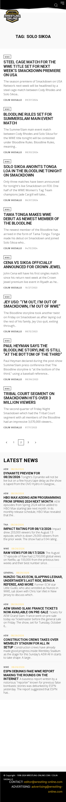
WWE (7, 57)
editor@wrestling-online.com (43, 782)
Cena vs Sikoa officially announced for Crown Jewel (32, 264)
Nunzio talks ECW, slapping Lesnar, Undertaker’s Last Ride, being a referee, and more (33, 580)
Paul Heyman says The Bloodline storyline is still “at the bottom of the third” (33, 350)
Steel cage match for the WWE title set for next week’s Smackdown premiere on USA (32, 68)
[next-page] (36, 442)
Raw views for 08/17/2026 (24, 553)
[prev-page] (7, 442)
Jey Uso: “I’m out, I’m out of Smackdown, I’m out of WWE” (32, 304)
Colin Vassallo (13, 100)
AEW (6, 469)
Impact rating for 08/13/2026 (27, 529)
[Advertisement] (33, 733)
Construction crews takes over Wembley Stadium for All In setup (31, 643)
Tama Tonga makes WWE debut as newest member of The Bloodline (31, 218)
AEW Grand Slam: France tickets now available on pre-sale (31, 610)
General (9, 573)
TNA (6, 525)
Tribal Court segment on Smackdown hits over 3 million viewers (29, 398)
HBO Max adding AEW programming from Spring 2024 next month (32, 499)
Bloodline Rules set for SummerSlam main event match (28, 118)
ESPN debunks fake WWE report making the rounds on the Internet (29, 675)
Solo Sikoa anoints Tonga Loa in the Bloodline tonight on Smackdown (33, 170)
